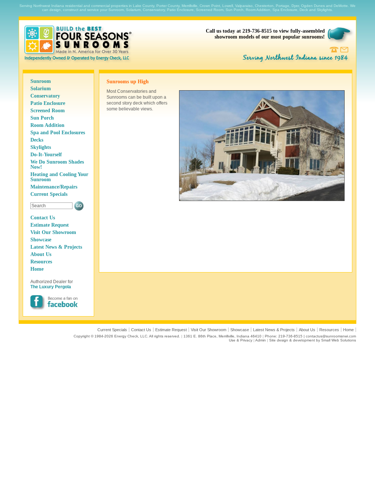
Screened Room (47, 110)
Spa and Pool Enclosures (57, 132)
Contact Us (42, 217)
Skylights (40, 147)
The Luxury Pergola (50, 286)
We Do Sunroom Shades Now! (57, 164)
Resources (41, 261)
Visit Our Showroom (53, 232)
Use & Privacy (240, 340)
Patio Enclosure (47, 103)
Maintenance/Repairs (53, 187)
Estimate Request (49, 225)
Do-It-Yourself (46, 154)
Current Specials (48, 194)
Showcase (40, 239)
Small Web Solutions (338, 340)
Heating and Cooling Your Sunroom (59, 177)
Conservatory (45, 96)
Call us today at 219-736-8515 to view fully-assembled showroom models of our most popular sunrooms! (265, 34)
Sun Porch (42, 118)
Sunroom (40, 81)
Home (37, 269)
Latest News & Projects (56, 247)
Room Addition (47, 125)
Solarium (40, 88)
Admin (260, 340)
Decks (36, 140)
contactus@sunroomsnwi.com (331, 336)
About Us (40, 254)
